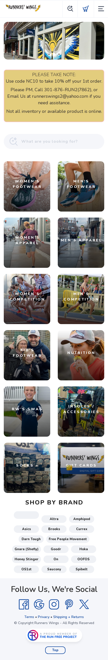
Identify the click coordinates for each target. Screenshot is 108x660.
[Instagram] (54, 604)
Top (55, 650)
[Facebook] (23, 604)
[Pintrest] (69, 604)
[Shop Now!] (54, 41)
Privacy (43, 617)
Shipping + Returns (68, 617)
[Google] (38, 604)
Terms (29, 617)
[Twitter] (84, 604)
